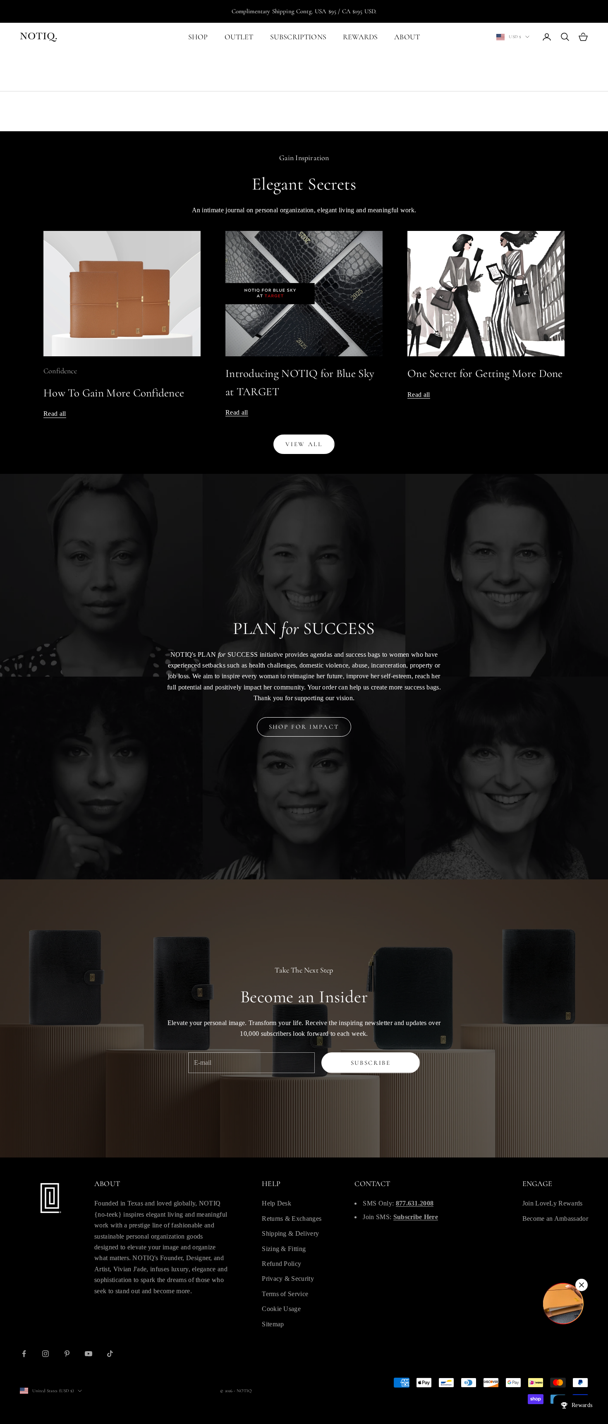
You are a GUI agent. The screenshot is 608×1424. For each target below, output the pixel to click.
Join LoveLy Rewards (552, 1203)
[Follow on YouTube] (88, 1354)
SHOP (198, 36)
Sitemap (273, 1324)
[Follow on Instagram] (45, 1354)
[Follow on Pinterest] (67, 1354)
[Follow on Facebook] (24, 1354)
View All (304, 444)
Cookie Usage (281, 1308)
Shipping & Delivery (290, 1233)
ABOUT (407, 36)
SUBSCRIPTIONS (298, 36)
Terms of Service (285, 1293)
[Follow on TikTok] (110, 1354)
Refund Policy (281, 1263)
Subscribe (371, 1062)
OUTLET (239, 36)
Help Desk (276, 1203)
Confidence (60, 370)
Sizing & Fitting (284, 1248)
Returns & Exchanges (291, 1218)
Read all (54, 413)
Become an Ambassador (555, 1218)
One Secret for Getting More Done (485, 373)
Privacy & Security (288, 1278)
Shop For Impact (304, 726)
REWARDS (360, 36)
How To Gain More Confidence (113, 393)
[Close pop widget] (581, 1285)
